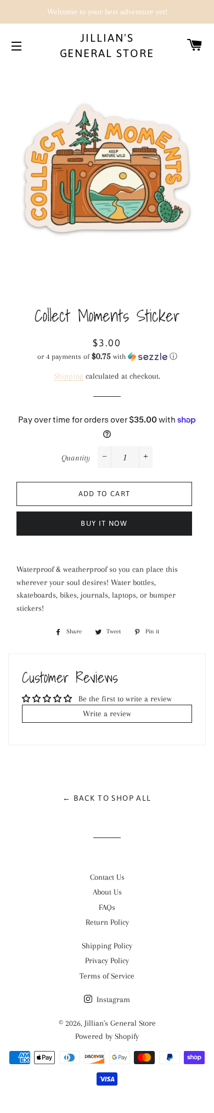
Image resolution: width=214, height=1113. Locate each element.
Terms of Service (107, 975)
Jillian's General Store (107, 45)
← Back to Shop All (107, 798)
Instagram (112, 999)
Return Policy (107, 922)
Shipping (68, 376)
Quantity (75, 457)
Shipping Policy (107, 945)
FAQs (107, 907)
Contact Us (107, 877)
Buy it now (104, 523)
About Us (107, 891)
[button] (107, 356)
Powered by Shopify (107, 1036)
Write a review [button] (107, 713)
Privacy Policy (107, 960)
